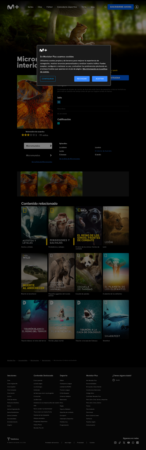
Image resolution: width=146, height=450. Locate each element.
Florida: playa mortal (55, 341)
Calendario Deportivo (66, 418)
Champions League (66, 383)
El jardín (98, 154)
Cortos (9, 396)
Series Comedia (12, 415)
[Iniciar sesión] (137, 7)
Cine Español (11, 387)
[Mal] (25, 135)
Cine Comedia (11, 390)
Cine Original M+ (12, 383)
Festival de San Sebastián (41, 415)
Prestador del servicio (52, 442)
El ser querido (38, 380)
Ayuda (118, 380)
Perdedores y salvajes (56, 247)
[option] (29, 183)
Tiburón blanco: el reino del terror (33, 341)
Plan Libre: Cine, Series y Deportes (96, 399)
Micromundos (33, 145)
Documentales (11, 418)
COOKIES (92, 442)
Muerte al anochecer (28, 294)
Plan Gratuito (90, 409)
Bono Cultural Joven (92, 415)
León (104, 247)
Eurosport (63, 415)
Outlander (37, 390)
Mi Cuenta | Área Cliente (93, 387)
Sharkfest (106, 341)
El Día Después (64, 393)
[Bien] (31, 135)
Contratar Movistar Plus (93, 396)
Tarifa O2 (89, 418)
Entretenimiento (12, 422)
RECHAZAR (82, 79)
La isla (61, 151)
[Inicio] (13, 6)
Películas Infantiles (13, 403)
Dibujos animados (39, 418)
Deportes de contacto (66, 412)
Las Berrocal (37, 399)
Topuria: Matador (65, 409)
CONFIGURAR (48, 79)
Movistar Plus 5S (38, 428)
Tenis (84, 7)
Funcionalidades (91, 383)
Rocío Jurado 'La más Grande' (43, 409)
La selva (98, 147)
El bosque (62, 154)
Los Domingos (38, 387)
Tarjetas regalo (90, 422)
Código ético (90, 393)
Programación (64, 425)
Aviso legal (68, 442)
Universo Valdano (65, 396)
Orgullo (9, 425)
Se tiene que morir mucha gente (44, 393)
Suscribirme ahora (120, 7)
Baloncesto (63, 399)
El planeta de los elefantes (112, 294)
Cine (40, 7)
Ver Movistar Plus (91, 380)
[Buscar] (105, 7)
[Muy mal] (23, 135)
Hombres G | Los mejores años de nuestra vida (46, 404)
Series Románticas (13, 412)
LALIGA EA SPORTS (65, 387)
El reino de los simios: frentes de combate (87, 248)
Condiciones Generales (93, 390)
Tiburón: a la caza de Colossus (86, 341)
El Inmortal (37, 396)
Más (93, 7)
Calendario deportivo (67, 7)
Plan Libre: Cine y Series (93, 403)
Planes (88, 406)
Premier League (65, 390)
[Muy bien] (34, 135)
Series (30, 7)
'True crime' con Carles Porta (43, 412)
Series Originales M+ (13, 409)
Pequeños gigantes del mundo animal (59, 295)
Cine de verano (12, 399)
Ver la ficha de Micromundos (42, 162)
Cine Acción (11, 393)
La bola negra (38, 383)
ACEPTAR (100, 79)
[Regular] (28, 135)
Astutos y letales (27, 247)
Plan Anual (89, 412)
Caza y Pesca (38, 425)
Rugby (62, 406)
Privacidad (80, 442)
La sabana (63, 147)
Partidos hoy (64, 422)
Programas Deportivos (40, 421)
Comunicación (90, 425)
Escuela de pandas (82, 294)
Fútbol (50, 7)
